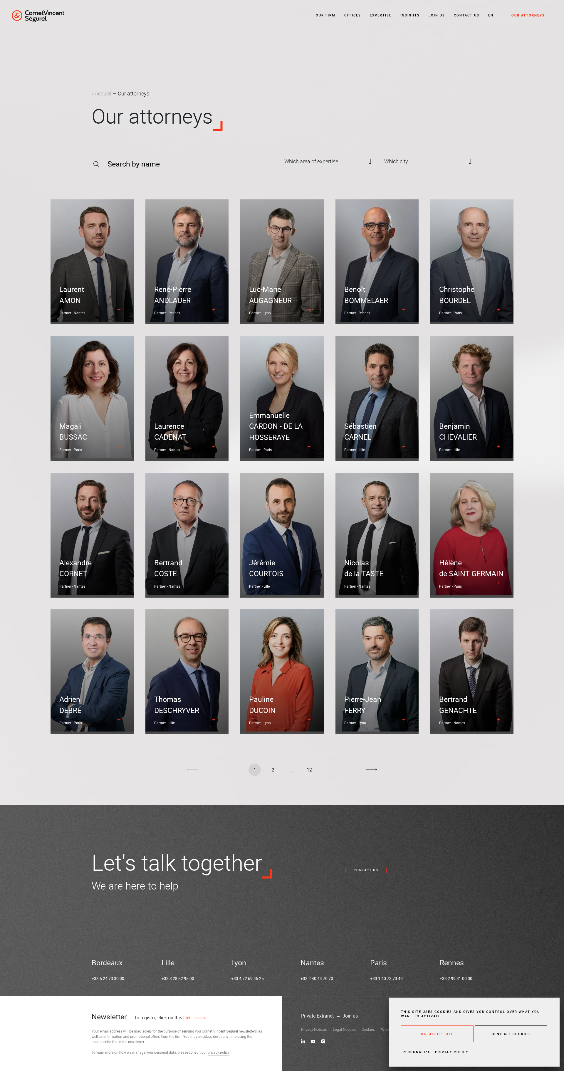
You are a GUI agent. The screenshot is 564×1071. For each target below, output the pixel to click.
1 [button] (255, 769)
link (186, 1017)
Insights (410, 15)
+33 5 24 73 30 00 (108, 978)
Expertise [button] (381, 15)
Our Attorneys (528, 15)
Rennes (452, 962)
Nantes (312, 962)
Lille (168, 962)
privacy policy (218, 1052)
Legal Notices (344, 1029)
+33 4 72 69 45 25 (247, 978)
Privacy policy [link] (452, 1052)
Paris (378, 962)
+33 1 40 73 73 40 (386, 978)
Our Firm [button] (325, 15)
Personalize (416, 1052)
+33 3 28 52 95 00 (178, 978)
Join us (437, 15)
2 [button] (273, 769)
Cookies (368, 1029)
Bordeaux (107, 962)
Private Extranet (317, 1016)
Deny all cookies (511, 1034)
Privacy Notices (314, 1029)
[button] (491, 15)
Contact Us (466, 15)
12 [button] (309, 769)
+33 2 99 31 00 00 (456, 978)
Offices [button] (352, 15)
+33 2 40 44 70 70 (317, 978)
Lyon (238, 962)
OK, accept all (437, 1034)
